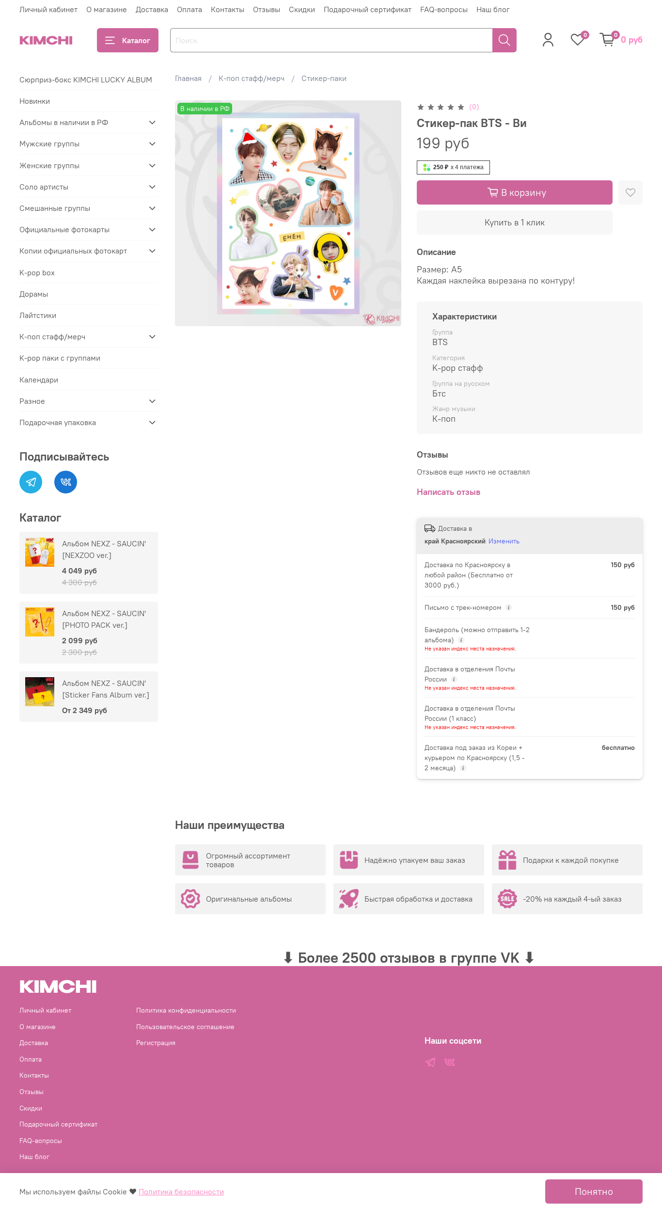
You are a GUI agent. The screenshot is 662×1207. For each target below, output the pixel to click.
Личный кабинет (48, 9)
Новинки (34, 101)
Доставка (152, 9)
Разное (32, 401)
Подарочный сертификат (367, 9)
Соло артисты (43, 186)
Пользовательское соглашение (185, 1026)
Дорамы (33, 294)
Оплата (189, 9)
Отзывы (266, 9)
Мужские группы (49, 143)
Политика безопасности (181, 1191)
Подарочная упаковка (57, 422)
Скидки (302, 9)
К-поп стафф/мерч (251, 78)
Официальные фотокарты (64, 229)
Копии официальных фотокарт (73, 250)
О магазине (106, 9)
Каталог (136, 40)
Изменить (504, 541)
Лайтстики (37, 315)
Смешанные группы (54, 208)
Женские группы (49, 165)
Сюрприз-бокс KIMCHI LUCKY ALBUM (85, 79)
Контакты (227, 9)
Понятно (594, 1191)
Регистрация (155, 1042)
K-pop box (37, 272)
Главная (188, 78)
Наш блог (493, 9)
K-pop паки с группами (59, 358)
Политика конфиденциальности (186, 1010)
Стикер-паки (324, 78)
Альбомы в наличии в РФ (63, 122)
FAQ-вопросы (444, 9)
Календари (38, 379)
